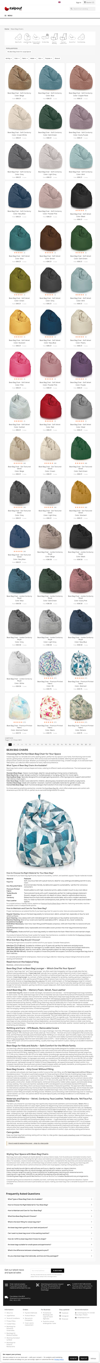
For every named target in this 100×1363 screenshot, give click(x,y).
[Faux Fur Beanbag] (54, 37)
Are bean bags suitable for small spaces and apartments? (29, 1244)
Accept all (73, 1358)
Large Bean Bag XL (27, 43)
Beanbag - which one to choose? (19, 965)
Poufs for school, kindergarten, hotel (49, 1322)
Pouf (48, 957)
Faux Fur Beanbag (54, 43)
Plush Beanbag (81, 42)
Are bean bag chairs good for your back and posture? (28, 1227)
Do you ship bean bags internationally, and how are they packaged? (33, 1256)
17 (73, 744)
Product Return (30, 1315)
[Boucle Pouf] (72, 37)
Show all (57, 58)
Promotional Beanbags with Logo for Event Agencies (48, 1316)
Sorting (9, 58)
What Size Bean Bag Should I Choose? (22, 1216)
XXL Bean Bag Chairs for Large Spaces (19, 52)
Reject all (84, 1358)
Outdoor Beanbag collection (58, 1013)
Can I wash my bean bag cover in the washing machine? (28, 1233)
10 (46, 744)
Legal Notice (11, 1315)
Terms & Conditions (13, 1318)
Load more (9, 738)
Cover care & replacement (29, 1324)
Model (32, 58)
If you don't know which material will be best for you (20, 1287)
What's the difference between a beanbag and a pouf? (28, 1250)
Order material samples (17, 1284)
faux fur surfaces (18, 1039)
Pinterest (65, 1319)
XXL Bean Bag (45, 42)
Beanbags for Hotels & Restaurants (11, 1344)
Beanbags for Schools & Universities (11, 1328)
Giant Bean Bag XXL (52, 788)
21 (90, 744)
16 (70, 744)
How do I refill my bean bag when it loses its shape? (27, 1239)
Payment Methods (31, 1313)
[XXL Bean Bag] (45, 37)
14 (62, 744)
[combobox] (82, 9)
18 (78, 744)
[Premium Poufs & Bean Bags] (36, 37)
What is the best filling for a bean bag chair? (24, 1222)
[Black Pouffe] (18, 37)
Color (16, 58)
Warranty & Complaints (28, 1319)
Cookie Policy (11, 1324)
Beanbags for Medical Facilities (12, 1334)
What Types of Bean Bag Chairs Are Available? (25, 1199)
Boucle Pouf (72, 42)
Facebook (65, 1313)
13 (58, 744)
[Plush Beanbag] (81, 37)
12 (54, 744)
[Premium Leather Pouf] (63, 37)
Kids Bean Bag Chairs (14, 1056)
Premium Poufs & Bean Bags (36, 43)
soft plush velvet (27, 999)
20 (86, 744)
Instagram (65, 1316)
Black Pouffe (18, 42)
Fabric (24, 58)
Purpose (48, 58)
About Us (10, 1313)
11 (49, 744)
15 (66, 744)
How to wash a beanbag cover (69, 1135)
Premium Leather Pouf (63, 43)
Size (40, 58)
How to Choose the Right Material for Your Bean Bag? (28, 1205)
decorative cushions (27, 1165)
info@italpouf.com (83, 1317)
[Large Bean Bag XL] (27, 37)
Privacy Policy (59, 1359)
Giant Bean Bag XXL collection (34, 981)
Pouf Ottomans (72, 981)
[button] (60, 2)
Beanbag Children (84, 935)
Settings (93, 1358)
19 (82, 744)
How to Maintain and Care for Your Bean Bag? (25, 1210)
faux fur (35, 1001)
